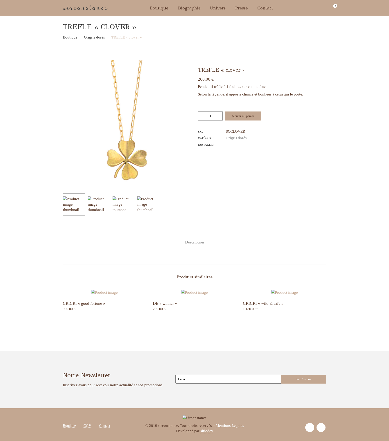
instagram (309, 427)
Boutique (69, 425)
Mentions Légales (230, 425)
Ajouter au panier (243, 116)
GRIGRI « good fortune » (84, 303)
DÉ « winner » (165, 303)
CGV (87, 425)
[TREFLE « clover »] (227, 144)
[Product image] (104, 292)
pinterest (321, 427)
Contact (104, 425)
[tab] (194, 242)
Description (194, 242)
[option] (127, 124)
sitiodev (206, 431)
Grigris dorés (236, 138)
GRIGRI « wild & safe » (263, 303)
